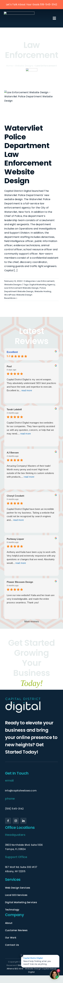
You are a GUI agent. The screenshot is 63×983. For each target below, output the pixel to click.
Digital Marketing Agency (42, 284)
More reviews (31, 621)
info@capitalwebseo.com (21, 790)
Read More (10, 298)
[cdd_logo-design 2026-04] (19, 12)
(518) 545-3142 (14, 808)
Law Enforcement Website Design (21, 287)
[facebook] (8, 821)
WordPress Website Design (18, 294)
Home (9, 65)
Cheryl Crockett (15, 495)
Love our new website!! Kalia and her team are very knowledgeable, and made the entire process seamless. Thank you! (30, 599)
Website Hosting (42, 291)
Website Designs (24, 65)
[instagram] (16, 821)
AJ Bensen (13, 452)
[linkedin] (23, 821)
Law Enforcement (45, 281)
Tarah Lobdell (14, 409)
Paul (9, 366)
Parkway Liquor (15, 539)
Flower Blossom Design (20, 582)
